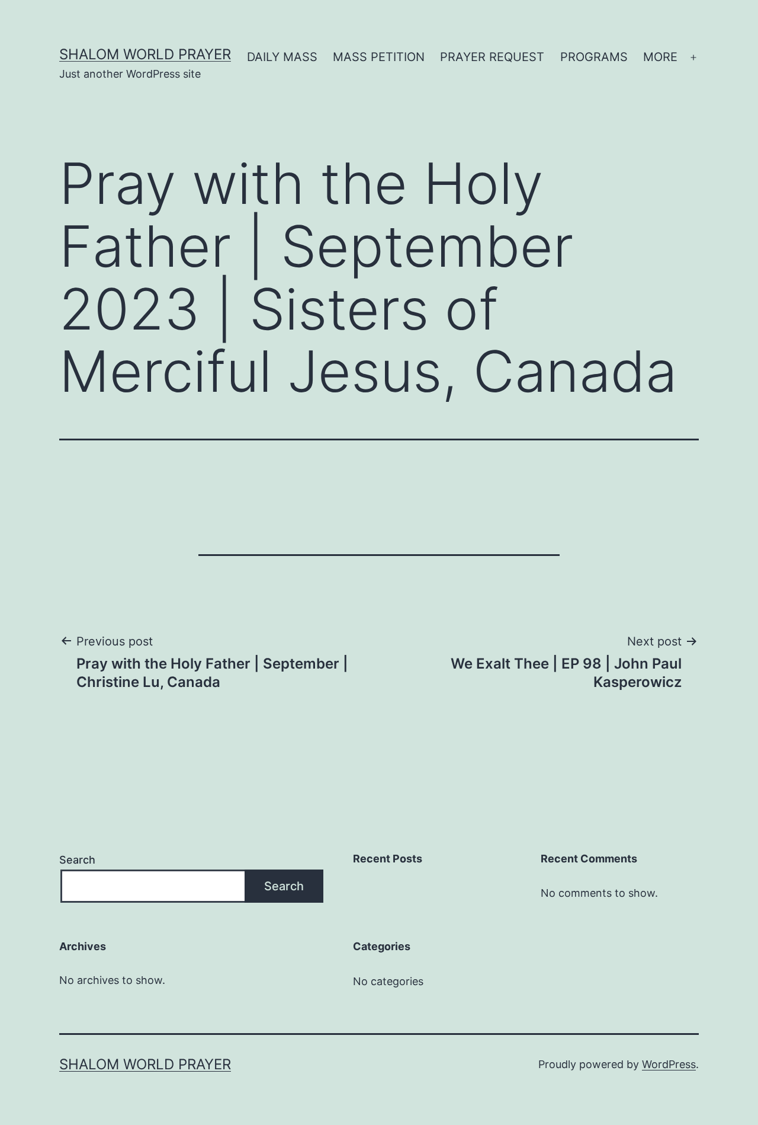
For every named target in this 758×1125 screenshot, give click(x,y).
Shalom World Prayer (145, 54)
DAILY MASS (282, 57)
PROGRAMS (594, 57)
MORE (660, 57)
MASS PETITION (379, 57)
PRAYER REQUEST (492, 57)
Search (77, 860)
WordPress (669, 1064)
